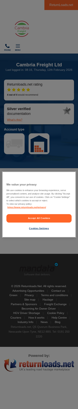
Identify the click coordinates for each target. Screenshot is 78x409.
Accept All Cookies (39, 218)
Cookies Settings (39, 228)
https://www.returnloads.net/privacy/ (26, 207)
